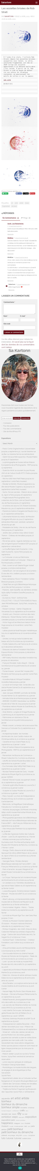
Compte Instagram (6, 1110)
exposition (31, 1116)
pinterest (4, 1135)
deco (27, 1110)
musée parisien (18, 1126)
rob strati (14, 206)
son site (7, 80)
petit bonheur (15, 1129)
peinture (4, 1129)
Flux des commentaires (12, 429)
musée (11, 1126)
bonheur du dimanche (14, 1104)
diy (19, 1113)
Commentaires (11, 218)
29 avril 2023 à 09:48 (21, 238)
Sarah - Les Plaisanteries (16, 223)
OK (20, 1168)
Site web (7, 324)
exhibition (6, 1117)
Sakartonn (6, 2)
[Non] (37, 1164)
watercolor (26, 1138)
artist (16, 203)
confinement (15, 1110)
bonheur (6, 1101)
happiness (7, 1123)
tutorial (9, 1138)
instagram (17, 1123)
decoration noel (6, 1114)
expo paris (21, 1117)
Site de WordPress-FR (12, 431)
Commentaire (9, 302)
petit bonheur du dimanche (17, 1132)
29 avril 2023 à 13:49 (23, 284)
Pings (26, 218)
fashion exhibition (20, 1120)
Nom (6, 316)
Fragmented (6, 206)
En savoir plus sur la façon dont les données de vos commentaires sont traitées (18, 344)
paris (33, 1126)
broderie (23, 1108)
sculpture (31, 1135)
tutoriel (17, 1138)
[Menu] (36, 2)
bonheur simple (11, 1107)
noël (29, 1126)
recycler (19, 1135)
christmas (31, 1108)
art (12, 203)
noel (25, 1126)
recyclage (11, 1135)
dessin (27, 203)
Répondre (10, 234)
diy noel (24, 1114)
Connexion (7, 423)
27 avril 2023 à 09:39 (15, 226)
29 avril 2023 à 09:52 (21, 257)
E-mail (23, 316)
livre (22, 1123)
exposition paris (8, 1120)
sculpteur (25, 1135)
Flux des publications (11, 426)
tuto (4, 1138)
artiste (21, 203)
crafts (22, 1110)
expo (15, 1116)
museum (5, 1126)
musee (27, 1123)
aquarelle (6, 1098)
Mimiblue (10, 238)
